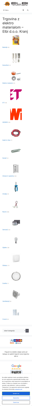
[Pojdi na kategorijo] (27, 331)
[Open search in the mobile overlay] (28, 10)
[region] (16, 390)
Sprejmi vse (16, 393)
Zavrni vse (16, 402)
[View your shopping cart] (23, 10)
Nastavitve (16, 398)
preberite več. (18, 389)
